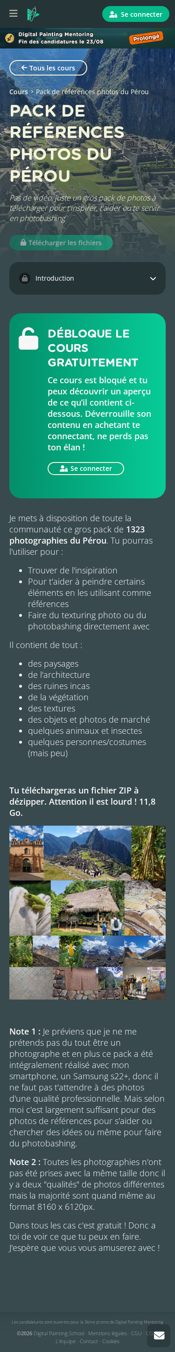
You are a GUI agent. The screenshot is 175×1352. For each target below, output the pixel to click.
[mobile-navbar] (13, 14)
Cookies (110, 1341)
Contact (89, 1341)
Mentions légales (107, 1333)
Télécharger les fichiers (65, 242)
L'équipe (66, 1341)
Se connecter (140, 14)
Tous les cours (52, 67)
